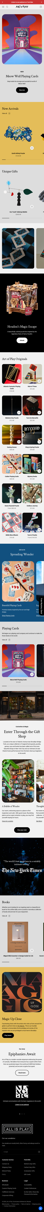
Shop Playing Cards (8, 615)
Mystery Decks (32, 476)
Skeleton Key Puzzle (12, 418)
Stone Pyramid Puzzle (12, 506)
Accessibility (28, 1185)
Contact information (9, 1206)
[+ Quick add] (32, 148)
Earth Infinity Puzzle (18, 153)
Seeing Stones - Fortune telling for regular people (22, 2)
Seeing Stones (12, 447)
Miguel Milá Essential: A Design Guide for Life (18, 956)
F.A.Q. (4, 1174)
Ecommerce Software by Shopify (22, 1201)
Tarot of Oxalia (32, 535)
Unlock (22, 340)
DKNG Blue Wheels (12, 535)
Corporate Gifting (7, 1195)
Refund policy (6, 1204)
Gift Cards (27, 1174)
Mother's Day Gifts (30, 1164)
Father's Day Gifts (29, 1167)
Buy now (22, 90)
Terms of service (25, 1204)
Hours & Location (7, 821)
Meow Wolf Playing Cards (18, 680)
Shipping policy (36, 1204)
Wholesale (5, 1185)
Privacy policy (15, 1204)
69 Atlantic (21, 1026)
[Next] (41, 2)
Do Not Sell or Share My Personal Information (31, 1193)
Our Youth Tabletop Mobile (18, 212)
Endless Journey (32, 506)
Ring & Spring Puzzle (32, 447)
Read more (22, 1073)
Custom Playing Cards (9, 1188)
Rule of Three (32, 386)
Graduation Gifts (29, 1171)
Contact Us (5, 1164)
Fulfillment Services (8, 1192)
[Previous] (2, 2)
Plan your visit (22, 830)
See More (39, 821)
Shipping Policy (7, 1167)
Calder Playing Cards (12, 476)
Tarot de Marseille (32, 418)
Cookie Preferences (30, 1188)
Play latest (8, 1035)
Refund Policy (6, 1171)
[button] (41, 606)
